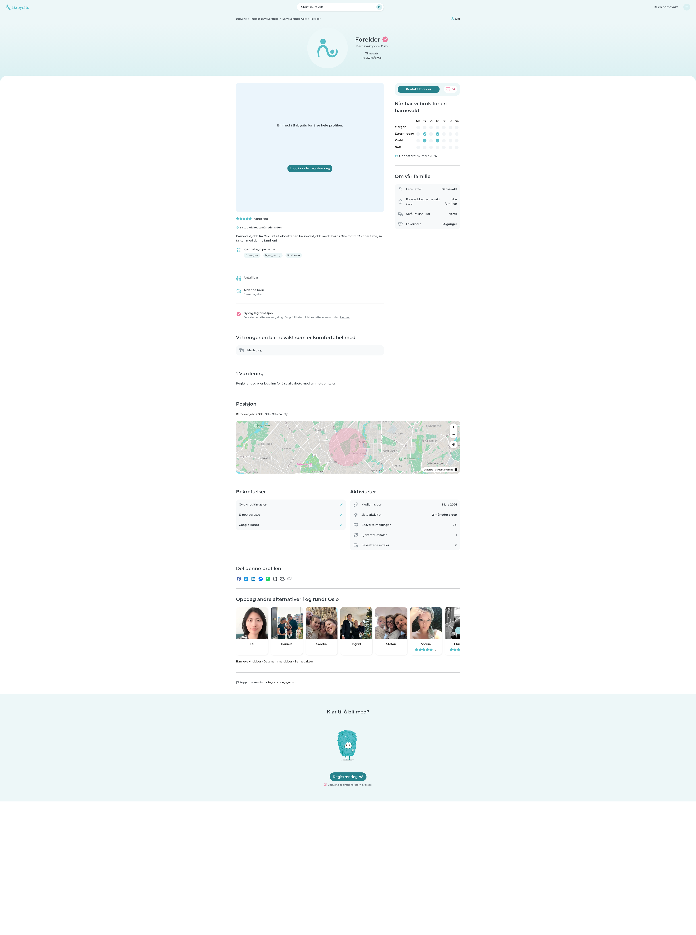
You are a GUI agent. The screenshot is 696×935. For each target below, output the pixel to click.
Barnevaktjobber (248, 661)
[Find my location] (453, 444)
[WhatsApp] (268, 578)
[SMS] (275, 578)
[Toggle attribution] (456, 469)
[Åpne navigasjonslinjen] (686, 7)
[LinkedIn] (253, 578)
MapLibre (428, 469)
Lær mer (345, 317)
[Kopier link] (289, 578)
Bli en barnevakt (666, 7)
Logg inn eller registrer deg (310, 168)
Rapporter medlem (252, 682)
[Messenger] (261, 578)
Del (457, 19)
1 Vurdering (260, 218)
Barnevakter (304, 661)
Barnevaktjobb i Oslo (372, 46)
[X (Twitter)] (246, 578)
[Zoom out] (453, 434)
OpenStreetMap (445, 469)
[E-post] (282, 578)
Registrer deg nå (348, 777)
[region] (348, 447)
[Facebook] (239, 578)
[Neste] (458, 630)
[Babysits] (17, 7)
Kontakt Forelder (418, 89)
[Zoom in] (453, 427)
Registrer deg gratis (281, 682)
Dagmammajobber (278, 661)
